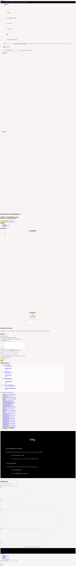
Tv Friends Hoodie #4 (8, 368)
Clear (12, 220)
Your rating (2, 340)
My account (4, 551)
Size (1, 220)
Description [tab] (4, 224)
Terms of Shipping (5, 549)
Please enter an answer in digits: (5, 357)
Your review (2, 348)
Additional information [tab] (6, 225)
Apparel (4, 555)
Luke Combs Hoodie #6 (8, 381)
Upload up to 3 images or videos (5, 350)
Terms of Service (5, 550)
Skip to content (2, 0)
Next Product (5, 131)
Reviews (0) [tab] (4, 226)
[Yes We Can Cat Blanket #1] (30, 209)
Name (1, 352)
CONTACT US (4, 481)
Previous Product (5, 52)
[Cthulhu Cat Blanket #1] (30, 130)
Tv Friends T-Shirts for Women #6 (10, 388)
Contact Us (4, 551)
